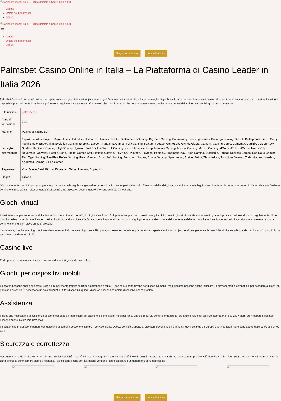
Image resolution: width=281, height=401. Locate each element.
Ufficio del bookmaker (18, 13)
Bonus (9, 17)
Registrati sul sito (127, 53)
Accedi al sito (156, 53)
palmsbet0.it (29, 112)
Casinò (10, 8)
